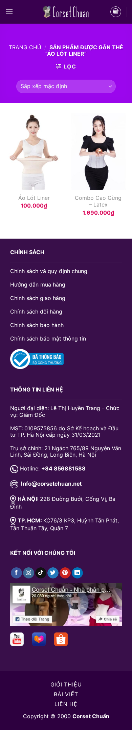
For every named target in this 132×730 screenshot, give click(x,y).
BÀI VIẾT (66, 694)
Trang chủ (25, 47)
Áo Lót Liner (34, 197)
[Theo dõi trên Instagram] (28, 573)
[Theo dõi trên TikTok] (40, 573)
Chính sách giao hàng (37, 298)
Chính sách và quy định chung (48, 271)
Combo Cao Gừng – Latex (98, 201)
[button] (9, 11)
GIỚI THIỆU (66, 684)
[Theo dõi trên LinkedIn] (77, 573)
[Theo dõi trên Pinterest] (65, 573)
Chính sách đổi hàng (36, 311)
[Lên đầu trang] (14, 720)
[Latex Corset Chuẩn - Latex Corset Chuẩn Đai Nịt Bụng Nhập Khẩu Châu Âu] (66, 11)
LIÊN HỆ (66, 704)
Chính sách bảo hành (37, 325)
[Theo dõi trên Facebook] (16, 573)
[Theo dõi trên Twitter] (53, 573)
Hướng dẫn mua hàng (37, 284)
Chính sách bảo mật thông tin (48, 338)
